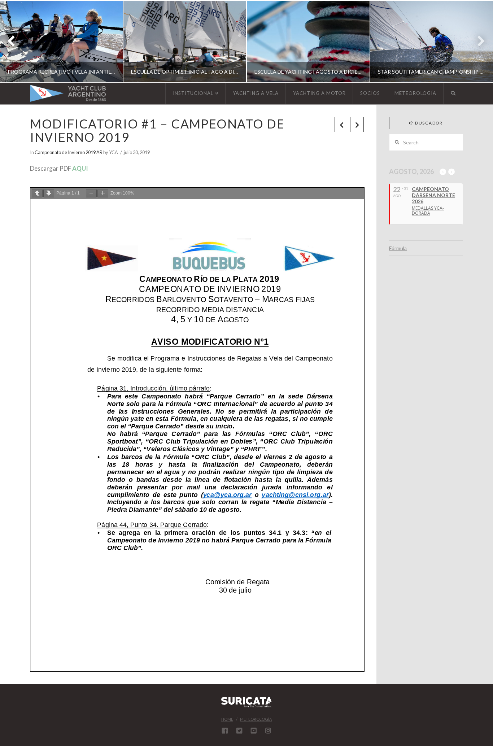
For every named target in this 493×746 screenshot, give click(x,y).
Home (227, 719)
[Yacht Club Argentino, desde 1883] (68, 93)
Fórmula (398, 248)
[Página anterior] (37, 193)
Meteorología (256, 719)
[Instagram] (268, 730)
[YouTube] (254, 730)
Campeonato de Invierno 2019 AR (68, 152)
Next (477, 41)
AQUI (80, 168)
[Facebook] (225, 730)
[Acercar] (102, 193)
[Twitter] (239, 730)
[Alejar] (91, 193)
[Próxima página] (48, 193)
